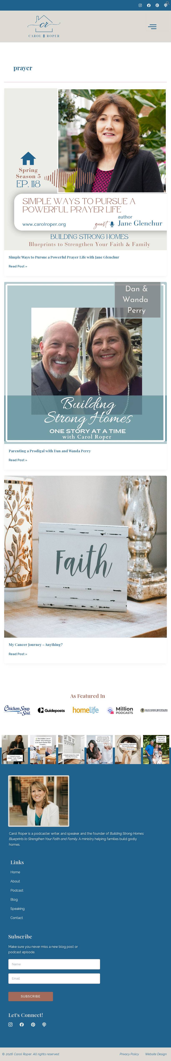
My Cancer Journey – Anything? (36, 644)
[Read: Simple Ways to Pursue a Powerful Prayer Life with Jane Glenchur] (85, 169)
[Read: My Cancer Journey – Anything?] (85, 556)
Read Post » (18, 266)
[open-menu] (157, 21)
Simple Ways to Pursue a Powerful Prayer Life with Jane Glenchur (64, 257)
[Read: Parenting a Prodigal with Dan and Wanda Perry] (85, 362)
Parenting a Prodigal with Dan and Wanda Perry (50, 450)
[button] (168, 4)
